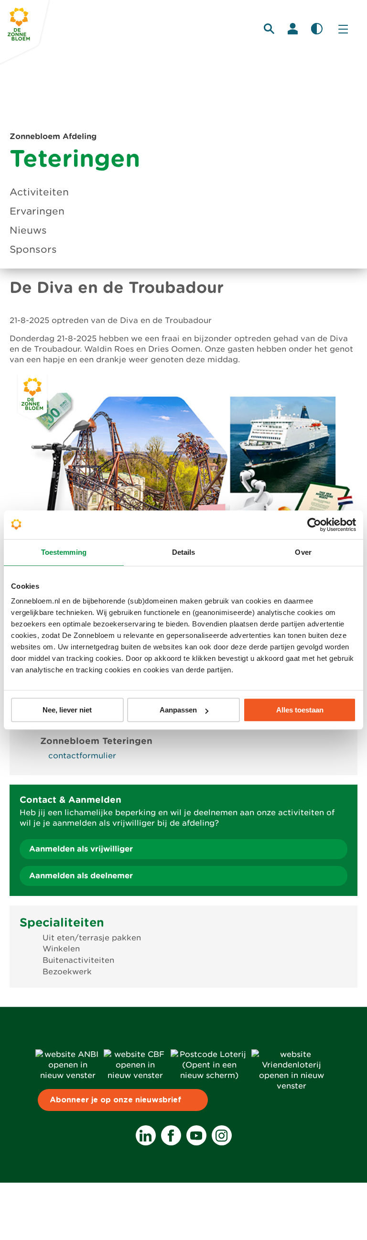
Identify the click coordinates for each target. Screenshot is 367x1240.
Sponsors (33, 249)
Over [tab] (303, 552)
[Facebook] (171, 1135)
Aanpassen (178, 710)
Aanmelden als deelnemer (81, 875)
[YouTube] (196, 1135)
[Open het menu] (343, 28)
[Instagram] (222, 1135)
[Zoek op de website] (269, 28)
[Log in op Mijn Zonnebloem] (292, 28)
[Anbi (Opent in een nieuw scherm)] (67, 1075)
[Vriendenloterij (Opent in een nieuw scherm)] (291, 1085)
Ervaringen (37, 211)
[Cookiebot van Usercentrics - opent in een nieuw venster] (314, 525)
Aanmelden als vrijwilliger (81, 848)
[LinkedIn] (146, 1135)
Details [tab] (183, 552)
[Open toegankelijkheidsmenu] (316, 28)
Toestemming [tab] (63, 552)
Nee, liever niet (67, 710)
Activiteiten (39, 192)
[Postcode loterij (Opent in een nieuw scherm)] (209, 1075)
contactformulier (82, 755)
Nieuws (28, 230)
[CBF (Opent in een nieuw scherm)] (135, 1075)
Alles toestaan (300, 710)
